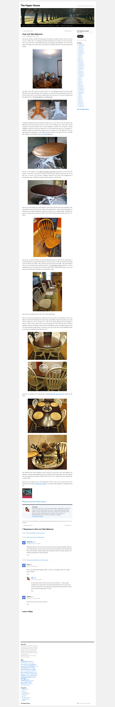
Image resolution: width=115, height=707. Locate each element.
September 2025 (81, 44)
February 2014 (81, 71)
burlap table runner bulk (55, 394)
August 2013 (80, 76)
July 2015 (80, 55)
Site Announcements (26, 697)
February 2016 (81, 50)
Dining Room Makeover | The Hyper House (36, 533)
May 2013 (80, 81)
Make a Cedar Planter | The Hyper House (35, 537)
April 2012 (80, 99)
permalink (24, 522)
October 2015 (80, 51)
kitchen (23, 675)
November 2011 (81, 106)
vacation (28, 685)
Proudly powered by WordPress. (85, 703)
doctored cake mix (24, 670)
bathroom (31, 661)
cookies (36, 666)
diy (61, 521)
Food (23, 690)
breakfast (32, 662)
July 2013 (80, 78)
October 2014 (80, 66)
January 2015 (80, 62)
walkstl (23, 700)
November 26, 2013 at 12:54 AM (33, 543)
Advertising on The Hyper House (46, 25)
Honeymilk (47, 134)
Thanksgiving (24, 683)
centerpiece (51, 521)
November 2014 (81, 65)
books (27, 662)
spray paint (23, 682)
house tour (34, 674)
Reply (28, 555)
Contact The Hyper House (67, 25)
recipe (23, 678)
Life (22, 696)
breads (30, 662)
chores (26, 666)
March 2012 (80, 100)
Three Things (30, 683)
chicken (22, 666)
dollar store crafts (30, 670)
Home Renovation (25, 693)
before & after (46, 521)
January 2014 (80, 72)
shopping (28, 679)
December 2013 (81, 74)
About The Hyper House (32, 25)
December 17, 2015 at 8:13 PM (33, 598)
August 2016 (80, 48)
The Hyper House (30, 5)
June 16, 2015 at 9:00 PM (32, 566)
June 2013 (80, 79)
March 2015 (80, 59)
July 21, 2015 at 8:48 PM (36, 579)
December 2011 (81, 105)
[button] (47, 68)
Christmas (31, 666)
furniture (64, 521)
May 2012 (80, 98)
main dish (34, 675)
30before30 (24, 661)
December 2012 (81, 88)
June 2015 (80, 57)
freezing (30, 672)
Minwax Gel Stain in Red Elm (47, 171)
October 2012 (80, 90)
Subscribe (80, 36)
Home (23, 25)
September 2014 (81, 68)
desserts (23, 669)
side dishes (31, 680)
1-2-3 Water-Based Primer (55, 265)
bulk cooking (23, 664)
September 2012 (81, 92)
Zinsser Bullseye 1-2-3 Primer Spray (43, 97)
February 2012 (81, 102)
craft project (25, 667)
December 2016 (81, 45)
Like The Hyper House (83, 109)
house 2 (29, 674)
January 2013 (80, 86)
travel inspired (24, 685)
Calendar (57, 25)
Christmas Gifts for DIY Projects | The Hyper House (37, 560)
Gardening (24, 692)
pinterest (34, 677)
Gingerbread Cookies (27, 31)
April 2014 (80, 69)
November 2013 (81, 75)
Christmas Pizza (68, 31)
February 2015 (81, 61)
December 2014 (81, 64)
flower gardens (24, 672)
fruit (22, 674)
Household (24, 694)
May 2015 (80, 58)
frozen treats (34, 672)
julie (38, 36)
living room (28, 675)
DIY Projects (35, 521)
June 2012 (80, 96)
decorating (32, 667)
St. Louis (29, 682)
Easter (35, 670)
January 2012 (80, 103)
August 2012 (80, 93)
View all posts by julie (37, 516)
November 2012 (81, 89)
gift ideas (25, 674)
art (27, 661)
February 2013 (81, 85)
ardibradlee (30, 542)
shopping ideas (25, 680)
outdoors (29, 677)
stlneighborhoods (25, 699)
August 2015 (80, 54)
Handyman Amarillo (41, 483)
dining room (57, 521)
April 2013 (80, 82)
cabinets (28, 664)
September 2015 (81, 52)
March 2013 (80, 83)
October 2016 (80, 47)
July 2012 (80, 95)
